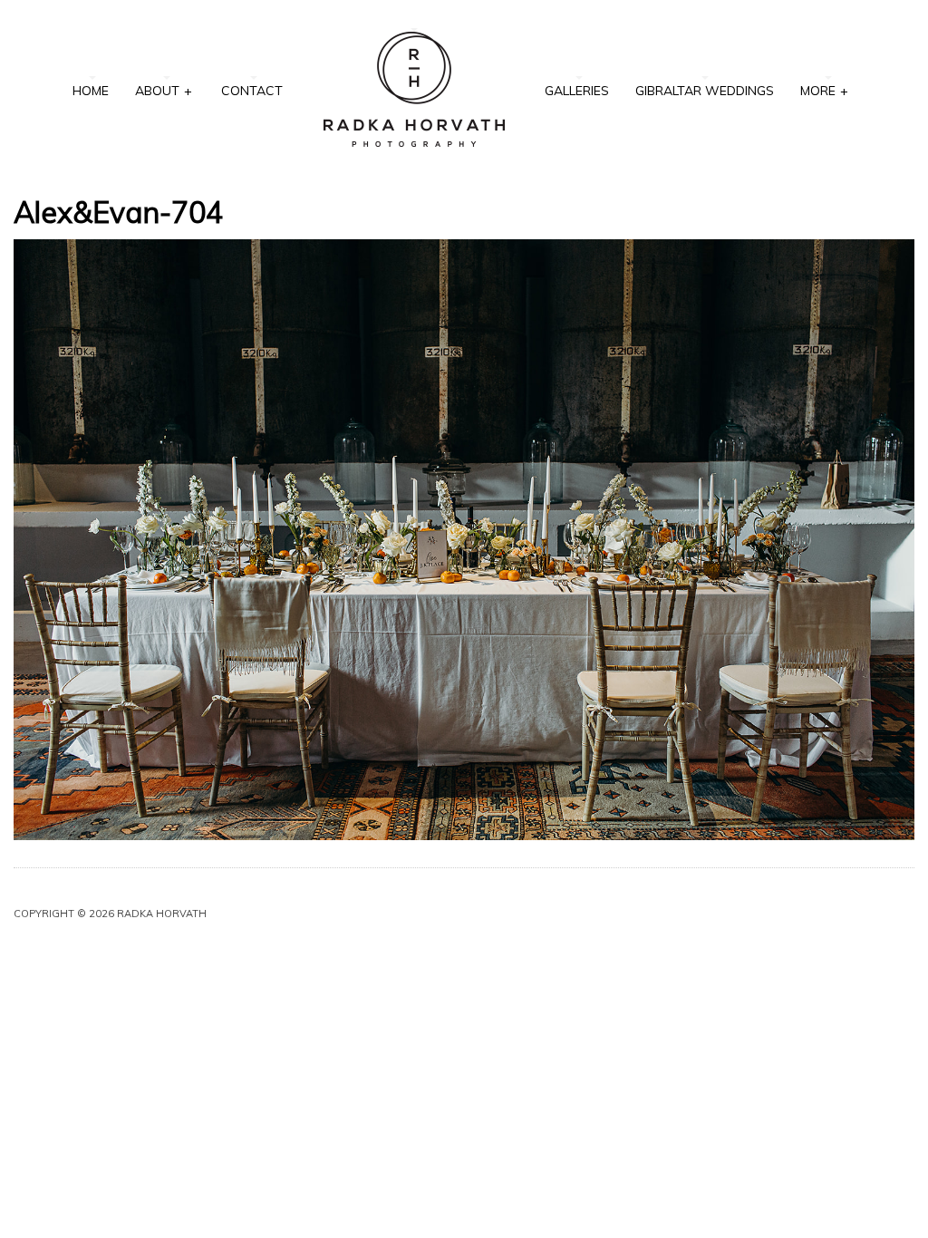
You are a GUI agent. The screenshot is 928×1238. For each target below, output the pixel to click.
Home (90, 90)
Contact (252, 90)
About (163, 90)
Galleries (577, 90)
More (824, 90)
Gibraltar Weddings (704, 90)
